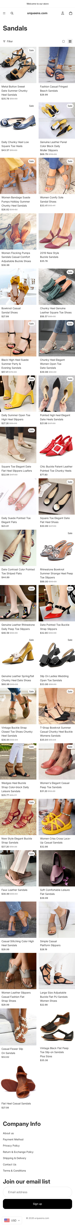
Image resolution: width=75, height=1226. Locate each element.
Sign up (37, 1203)
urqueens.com (41, 1218)
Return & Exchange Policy (18, 1151)
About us (8, 1133)
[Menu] (4, 13)
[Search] (12, 13)
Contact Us (9, 1164)
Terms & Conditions (14, 1170)
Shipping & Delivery (14, 1158)
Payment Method (13, 1139)
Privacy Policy (11, 1145)
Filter (10, 41)
